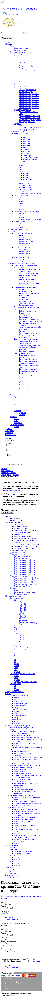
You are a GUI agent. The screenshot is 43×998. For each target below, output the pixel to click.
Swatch (21, 259)
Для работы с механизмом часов (26, 817)
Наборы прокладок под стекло (30, 120)
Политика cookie (11, 986)
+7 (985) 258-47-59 (30, 9)
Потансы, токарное (26, 305)
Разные (21, 261)
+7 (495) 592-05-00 (13, 9)
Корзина (8, 438)
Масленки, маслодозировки (29, 375)
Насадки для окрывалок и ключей (27, 737)
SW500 (25, 177)
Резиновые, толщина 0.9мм (29, 106)
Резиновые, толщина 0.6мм (29, 100)
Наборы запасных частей (19, 229)
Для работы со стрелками (28, 369)
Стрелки (17, 124)
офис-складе (12, 494)
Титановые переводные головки (26, 546)
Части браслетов (16, 395)
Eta (20, 136)
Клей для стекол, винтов (28, 311)
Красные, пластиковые (27, 90)
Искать (25, 33)
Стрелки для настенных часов (30, 219)
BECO (16, 419)
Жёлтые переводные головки (30, 544)
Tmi (20, 181)
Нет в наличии (6, 914)
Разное (21, 191)
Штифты (17, 411)
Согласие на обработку (14, 984)
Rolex (21, 167)
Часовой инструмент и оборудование (24, 263)
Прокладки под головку (23, 86)
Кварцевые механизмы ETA (29, 624)
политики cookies (21, 995)
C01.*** (26, 150)
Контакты (9, 433)
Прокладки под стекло (22, 110)
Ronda (21, 169)
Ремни (12, 46)
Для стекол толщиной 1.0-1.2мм (26, 578)
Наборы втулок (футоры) (28, 66)
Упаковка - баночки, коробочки (26, 339)
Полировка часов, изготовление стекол (26, 302)
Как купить (9, 431)
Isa (20, 163)
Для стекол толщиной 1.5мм (29, 116)
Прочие (21, 209)
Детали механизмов (21, 134)
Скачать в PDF (10, 435)
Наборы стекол (24, 239)
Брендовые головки (26, 58)
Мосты (21, 237)
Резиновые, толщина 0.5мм (29, 98)
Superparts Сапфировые (23, 247)
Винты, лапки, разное (31, 158)
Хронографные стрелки (27, 130)
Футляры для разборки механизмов (27, 348)
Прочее (21, 217)
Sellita (21, 171)
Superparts (22, 407)
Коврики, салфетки (26, 313)
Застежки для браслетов (27, 401)
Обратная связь (11, 980)
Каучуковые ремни (21, 48)
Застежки (17, 399)
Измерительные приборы (28, 371)
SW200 (25, 173)
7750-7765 (27, 152)
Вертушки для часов (26, 291)
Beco (20, 126)
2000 (24, 138)
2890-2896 (27, 144)
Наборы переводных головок (30, 68)
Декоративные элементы (23, 84)
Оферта (8, 978)
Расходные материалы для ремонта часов (25, 765)
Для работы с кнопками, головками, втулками (28, 362)
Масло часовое (24, 315)
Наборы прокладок (26, 92)
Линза (21, 235)
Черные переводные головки (29, 82)
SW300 (25, 175)
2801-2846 (27, 142)
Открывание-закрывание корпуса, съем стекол (28, 380)
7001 (24, 148)
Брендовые (23, 249)
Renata (16, 427)
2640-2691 (27, 140)
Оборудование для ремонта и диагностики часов (25, 288)
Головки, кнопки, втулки (23, 56)
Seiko (20, 205)
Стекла (12, 231)
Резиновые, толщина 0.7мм (29, 102)
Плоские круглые (25, 243)
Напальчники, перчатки (27, 317)
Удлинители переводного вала (30, 193)
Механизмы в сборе (21, 195)
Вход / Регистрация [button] (12, 440)
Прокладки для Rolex (27, 122)
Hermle (21, 213)
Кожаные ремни (20, 50)
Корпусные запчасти (17, 52)
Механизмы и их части (18, 132)
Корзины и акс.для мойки (28, 273)
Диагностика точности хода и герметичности (30, 294)
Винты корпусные (21, 54)
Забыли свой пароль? (14, 464)
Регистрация (11, 460)
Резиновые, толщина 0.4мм (29, 96)
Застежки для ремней (27, 403)
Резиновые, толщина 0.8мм (29, 104)
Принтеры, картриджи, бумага (30, 283)
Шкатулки (13, 417)
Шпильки (17, 405)
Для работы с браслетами (28, 359)
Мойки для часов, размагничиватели (25, 298)
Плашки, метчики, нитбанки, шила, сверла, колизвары (30, 386)
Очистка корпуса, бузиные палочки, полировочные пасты (30, 320)
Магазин (8, 44)
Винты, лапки (28, 179)
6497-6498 (27, 146)
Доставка (8, 429)
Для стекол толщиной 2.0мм (29, 118)
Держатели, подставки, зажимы (26, 809)
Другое (17, 397)
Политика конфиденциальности (17, 982)
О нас (7, 42)
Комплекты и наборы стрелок (30, 128)
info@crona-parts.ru (13, 14)
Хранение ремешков (26, 351)
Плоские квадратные (26, 241)
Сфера (21, 245)
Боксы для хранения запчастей (30, 345)
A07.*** (26, 154)
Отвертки (22, 377)
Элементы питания (17, 425)
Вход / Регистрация (12, 990)
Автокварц (27, 156)
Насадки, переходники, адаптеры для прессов (27, 280)
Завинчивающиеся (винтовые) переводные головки (30, 61)
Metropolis (18, 423)
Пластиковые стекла (21, 257)
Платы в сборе (19, 221)
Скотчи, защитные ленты (28, 333)
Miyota (21, 165)
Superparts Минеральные (23, 233)
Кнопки (21, 64)
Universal (22, 409)
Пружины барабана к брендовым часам (27, 188)
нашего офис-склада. (11, 490)
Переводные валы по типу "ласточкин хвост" (28, 184)
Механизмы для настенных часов (26, 211)
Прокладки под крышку (23, 88)
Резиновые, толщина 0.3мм (29, 94)
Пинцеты (22, 383)
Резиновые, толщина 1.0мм (29, 108)
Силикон (22, 331)
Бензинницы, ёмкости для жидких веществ (28, 342)
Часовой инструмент (22, 353)
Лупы (21, 373)
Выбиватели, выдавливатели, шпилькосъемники (30, 270)
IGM (16, 421)
